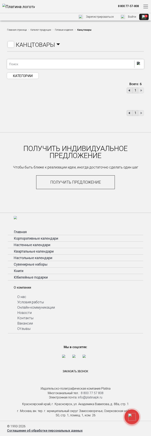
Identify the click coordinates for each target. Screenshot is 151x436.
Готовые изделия (64, 30)
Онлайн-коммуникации (36, 307)
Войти (131, 16)
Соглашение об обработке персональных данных (45, 430)
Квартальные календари (34, 251)
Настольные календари (33, 258)
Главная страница (17, 30)
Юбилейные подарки (31, 277)
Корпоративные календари (36, 238)
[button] (38, 45)
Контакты (25, 318)
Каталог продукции (40, 30)
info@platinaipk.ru (90, 397)
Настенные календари (32, 245)
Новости (24, 313)
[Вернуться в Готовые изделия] (11, 44)
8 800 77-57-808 (128, 6)
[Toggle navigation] (145, 6)
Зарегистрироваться (99, 16)
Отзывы (23, 329)
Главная (20, 232)
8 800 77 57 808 (92, 393)
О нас (21, 297)
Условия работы (30, 302)
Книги (18, 271)
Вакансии (25, 323)
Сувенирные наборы (31, 264)
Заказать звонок (75, 371)
